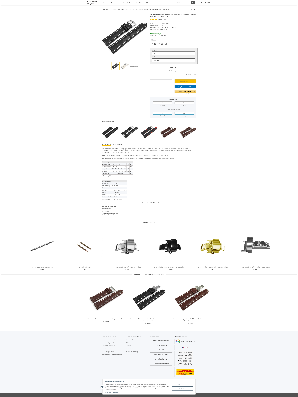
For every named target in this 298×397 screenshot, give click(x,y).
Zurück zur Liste (106, 9)
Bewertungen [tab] (117, 144)
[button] (153, 40)
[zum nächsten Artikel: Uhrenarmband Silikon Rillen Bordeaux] (191, 9)
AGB (127, 343)
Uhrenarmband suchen (161, 364)
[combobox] (173, 53)
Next (193, 132)
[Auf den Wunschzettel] (144, 14)
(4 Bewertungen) (162, 19)
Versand (179, 71)
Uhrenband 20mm (161, 350)
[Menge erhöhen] (170, 81)
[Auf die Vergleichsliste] (140, 14)
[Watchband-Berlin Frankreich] (187, 348)
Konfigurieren (182, 389)
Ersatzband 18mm (161, 345)
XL (184, 103)
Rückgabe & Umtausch (108, 340)
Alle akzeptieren (182, 385)
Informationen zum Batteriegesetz (112, 355)
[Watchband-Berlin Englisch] (183, 348)
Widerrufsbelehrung (132, 352)
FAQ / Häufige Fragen (108, 352)
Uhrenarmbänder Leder (161, 340)
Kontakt (104, 349)
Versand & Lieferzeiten (108, 346)
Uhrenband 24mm (161, 359)
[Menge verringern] (152, 81)
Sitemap (128, 346)
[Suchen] (193, 2)
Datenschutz (115, 392)
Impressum (108, 392)
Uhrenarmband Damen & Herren (166, 27)
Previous (104, 132)
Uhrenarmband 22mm (161, 354)
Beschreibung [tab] (106, 144)
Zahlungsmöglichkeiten (108, 343)
